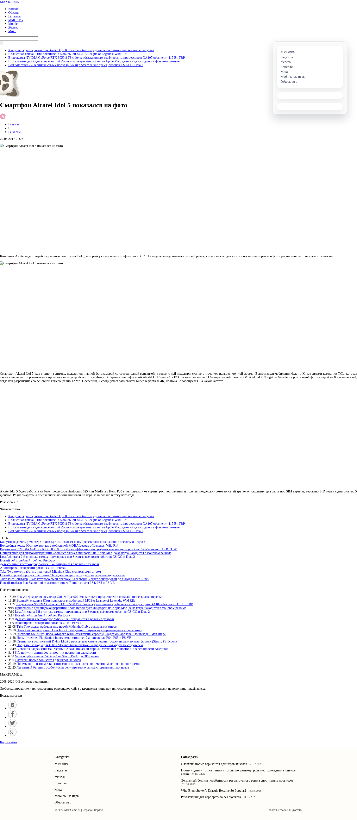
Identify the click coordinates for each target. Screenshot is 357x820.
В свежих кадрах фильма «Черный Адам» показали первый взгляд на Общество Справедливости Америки (92, 649)
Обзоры (13, 12)
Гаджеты (14, 16)
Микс (12, 31)
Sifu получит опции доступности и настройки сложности (55, 652)
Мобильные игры (67, 796)
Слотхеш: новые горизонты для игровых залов (48, 660)
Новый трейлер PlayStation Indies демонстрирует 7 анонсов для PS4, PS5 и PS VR (57, 582)
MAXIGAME (9, 2)
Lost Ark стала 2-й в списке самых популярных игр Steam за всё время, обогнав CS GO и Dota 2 (75, 65)
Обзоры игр (63, 802)
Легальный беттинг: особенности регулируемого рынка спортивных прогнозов (73, 667)
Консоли (14, 9)
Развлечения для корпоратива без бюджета (211, 797)
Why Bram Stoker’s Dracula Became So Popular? (213, 790)
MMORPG (15, 20)
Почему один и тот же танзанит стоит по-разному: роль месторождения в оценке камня (78, 663)
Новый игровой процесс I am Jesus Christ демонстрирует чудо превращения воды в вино (62, 575)
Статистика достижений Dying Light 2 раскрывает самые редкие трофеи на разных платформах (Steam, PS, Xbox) (97, 641)
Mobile (13, 23)
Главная (13, 124)
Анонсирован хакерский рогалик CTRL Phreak (33, 568)
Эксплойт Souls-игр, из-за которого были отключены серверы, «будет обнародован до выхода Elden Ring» (74, 579)
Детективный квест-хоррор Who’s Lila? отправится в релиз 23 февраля (49, 564)
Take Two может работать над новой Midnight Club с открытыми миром (50, 571)
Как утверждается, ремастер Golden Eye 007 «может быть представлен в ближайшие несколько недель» (81, 50)
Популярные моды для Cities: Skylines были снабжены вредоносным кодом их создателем (80, 645)
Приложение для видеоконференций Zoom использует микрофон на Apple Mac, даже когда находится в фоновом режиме (94, 61)
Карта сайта (8, 742)
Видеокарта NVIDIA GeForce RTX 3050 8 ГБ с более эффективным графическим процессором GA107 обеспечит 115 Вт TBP (96, 57)
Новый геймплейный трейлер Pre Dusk (27, 560)
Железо (13, 27)
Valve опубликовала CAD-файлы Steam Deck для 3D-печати (57, 656)
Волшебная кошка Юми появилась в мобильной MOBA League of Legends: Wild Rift (67, 54)
